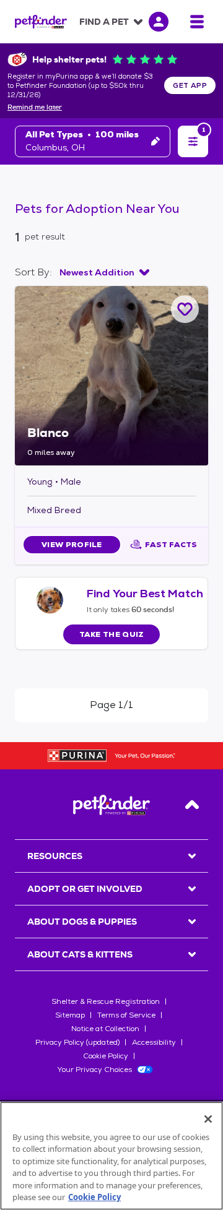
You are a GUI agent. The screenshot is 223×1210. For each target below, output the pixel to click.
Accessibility (154, 1042)
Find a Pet (104, 21)
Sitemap (70, 1015)
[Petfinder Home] (41, 21)
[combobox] (104, 272)
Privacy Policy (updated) (77, 1042)
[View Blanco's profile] (111, 375)
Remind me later (34, 107)
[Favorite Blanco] (185, 309)
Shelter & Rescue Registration (105, 1001)
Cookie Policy (105, 1056)
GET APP (190, 85)
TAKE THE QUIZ (111, 634)
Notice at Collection (105, 1029)
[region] (111, 1156)
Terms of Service (126, 1015)
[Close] (208, 1119)
